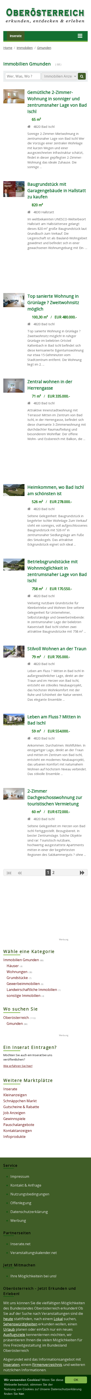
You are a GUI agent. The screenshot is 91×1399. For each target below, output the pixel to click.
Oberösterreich (16, 1017)
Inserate (16, 36)
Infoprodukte (14, 1136)
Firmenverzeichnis (47, 1364)
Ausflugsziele (14, 1334)
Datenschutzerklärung (29, 1211)
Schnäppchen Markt (20, 1100)
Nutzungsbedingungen (29, 1194)
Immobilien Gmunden (21, 959)
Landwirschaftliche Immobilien (32, 989)
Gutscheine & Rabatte (21, 1106)
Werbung (18, 1220)
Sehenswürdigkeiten (20, 1324)
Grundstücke (17, 977)
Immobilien (25, 48)
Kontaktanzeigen (17, 1130)
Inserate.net (20, 1243)
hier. (22, 1393)
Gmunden (44, 48)
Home (7, 48)
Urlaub (9, 1329)
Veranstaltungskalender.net (33, 1252)
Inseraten (11, 1364)
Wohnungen (17, 971)
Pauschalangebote (18, 1124)
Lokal (58, 1318)
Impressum (19, 1176)
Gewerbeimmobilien (23, 983)
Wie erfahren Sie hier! (17, 1066)
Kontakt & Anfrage (25, 1185)
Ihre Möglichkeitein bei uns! (33, 1276)
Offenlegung (20, 1202)
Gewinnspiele (14, 1118)
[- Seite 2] (82, 872)
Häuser (13, 965)
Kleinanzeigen (15, 1094)
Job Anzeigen (14, 1112)
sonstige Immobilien (23, 995)
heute (8, 1318)
